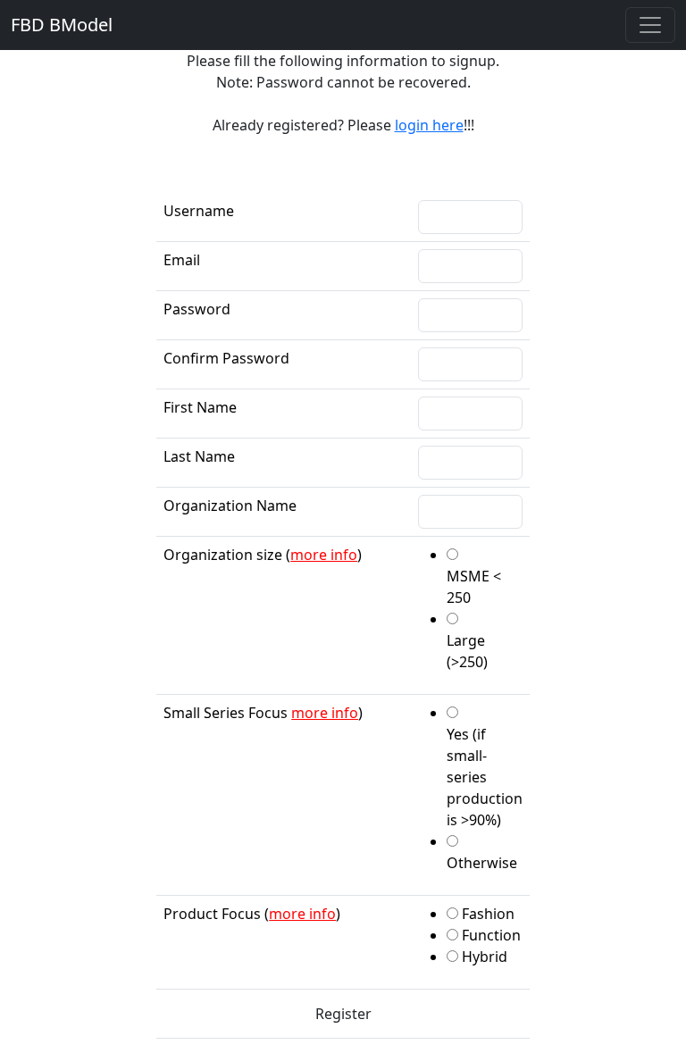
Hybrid (484, 956)
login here (429, 125)
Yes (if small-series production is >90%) (485, 777)
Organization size (222, 554)
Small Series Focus (225, 713)
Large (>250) (467, 651)
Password (196, 309)
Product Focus (212, 913)
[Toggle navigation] (650, 25)
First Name (200, 407)
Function (491, 935)
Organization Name (230, 505)
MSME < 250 (474, 586)
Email (181, 260)
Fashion (488, 913)
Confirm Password (226, 358)
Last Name (199, 456)
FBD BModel (62, 25)
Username (198, 211)
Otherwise (482, 863)
